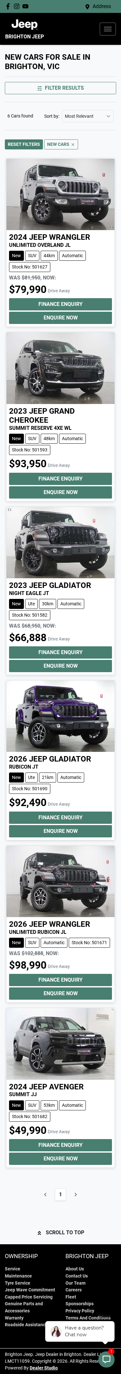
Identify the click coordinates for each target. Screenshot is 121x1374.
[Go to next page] (75, 1194)
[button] (108, 29)
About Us (75, 1269)
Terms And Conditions (88, 1318)
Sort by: (51, 116)
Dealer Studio (44, 1367)
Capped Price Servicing (29, 1297)
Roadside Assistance (26, 1325)
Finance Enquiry (60, 304)
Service (12, 1269)
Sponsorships (80, 1304)
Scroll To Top (65, 1232)
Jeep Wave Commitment (30, 1290)
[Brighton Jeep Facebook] (9, 6)
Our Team (76, 1283)
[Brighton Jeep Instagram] (18, 6)
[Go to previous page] (45, 1194)
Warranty (14, 1318)
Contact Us (77, 1276)
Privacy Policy (80, 1311)
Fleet (71, 1297)
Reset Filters (24, 144)
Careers (74, 1290)
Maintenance (18, 1276)
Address (102, 6)
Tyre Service (17, 1283)
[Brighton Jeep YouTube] (26, 6)
